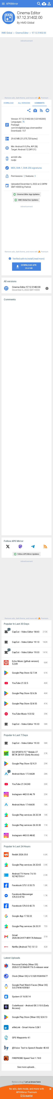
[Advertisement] (26, 69)
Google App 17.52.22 (22, 916)
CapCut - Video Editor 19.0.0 (25, 652)
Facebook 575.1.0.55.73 (23, 885)
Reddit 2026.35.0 (20, 854)
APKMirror (12, 3)
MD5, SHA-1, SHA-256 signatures (26, 168)
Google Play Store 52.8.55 (24, 703)
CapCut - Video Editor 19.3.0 (25, 724)
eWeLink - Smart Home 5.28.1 (26, 1027)
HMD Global (27, 22)
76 (23, 122)
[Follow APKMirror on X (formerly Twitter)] (8, 547)
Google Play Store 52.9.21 (24, 763)
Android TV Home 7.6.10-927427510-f (24, 875)
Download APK (29, 266)
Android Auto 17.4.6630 (23, 804)
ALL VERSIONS (24, 103)
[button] (29, 111)
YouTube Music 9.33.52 (23, 714)
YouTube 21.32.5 (20, 683)
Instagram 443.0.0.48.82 (23, 835)
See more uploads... (26, 1067)
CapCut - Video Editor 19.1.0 (25, 642)
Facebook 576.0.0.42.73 (23, 905)
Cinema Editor (22, 33)
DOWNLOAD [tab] (9, 103)
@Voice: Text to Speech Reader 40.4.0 (30, 1048)
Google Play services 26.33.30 (26, 825)
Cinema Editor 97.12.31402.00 (26, 287)
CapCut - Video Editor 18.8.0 (25, 631)
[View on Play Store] (35, 111)
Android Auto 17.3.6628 (23, 774)
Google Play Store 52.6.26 (24, 693)
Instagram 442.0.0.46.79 (23, 794)
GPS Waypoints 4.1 (21, 1037)
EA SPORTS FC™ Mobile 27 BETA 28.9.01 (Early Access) (25, 753)
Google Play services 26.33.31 (26, 926)
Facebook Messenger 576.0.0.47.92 (22, 895)
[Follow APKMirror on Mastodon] (20, 547)
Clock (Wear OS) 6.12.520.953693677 (30, 976)
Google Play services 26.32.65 (26, 864)
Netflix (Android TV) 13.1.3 (24, 947)
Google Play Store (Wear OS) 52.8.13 (29, 1017)
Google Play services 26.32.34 (26, 815)
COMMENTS (39, 103)
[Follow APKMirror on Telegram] (33, 547)
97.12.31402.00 (39, 33)
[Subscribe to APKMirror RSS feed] (45, 547)
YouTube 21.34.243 (21, 784)
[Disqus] (26, 418)
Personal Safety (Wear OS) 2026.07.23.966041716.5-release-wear (30, 966)
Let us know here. (33, 1082)
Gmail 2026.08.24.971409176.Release (27, 936)
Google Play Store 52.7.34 (24, 672)
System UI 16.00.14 (21, 996)
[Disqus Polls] (27, 341)
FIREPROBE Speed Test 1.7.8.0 (26, 1058)
